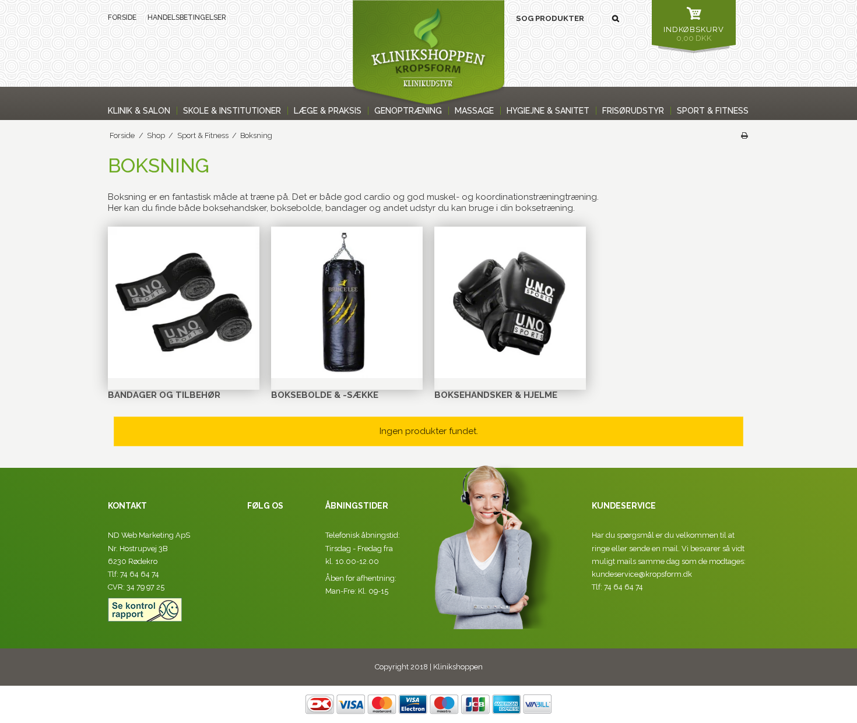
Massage (474, 111)
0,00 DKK (693, 34)
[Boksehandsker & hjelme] (510, 302)
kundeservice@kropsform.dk (642, 574)
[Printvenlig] (744, 135)
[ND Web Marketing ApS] (428, 52)
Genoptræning (408, 111)
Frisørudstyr (633, 111)
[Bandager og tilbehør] (183, 302)
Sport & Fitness (713, 111)
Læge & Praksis (327, 111)
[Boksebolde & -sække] (347, 302)
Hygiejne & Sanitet (548, 111)
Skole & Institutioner (232, 111)
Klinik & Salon (139, 111)
